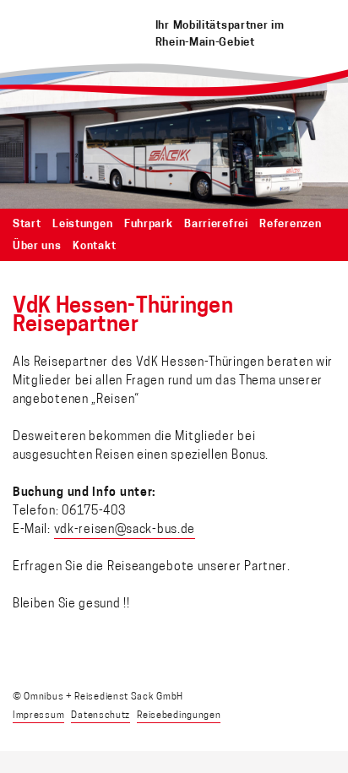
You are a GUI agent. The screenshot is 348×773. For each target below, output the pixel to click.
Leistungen (82, 224)
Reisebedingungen (178, 716)
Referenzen (290, 224)
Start (27, 224)
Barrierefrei (215, 224)
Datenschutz (100, 716)
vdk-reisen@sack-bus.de (124, 530)
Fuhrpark (148, 224)
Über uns (37, 246)
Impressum (38, 716)
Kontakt (94, 246)
